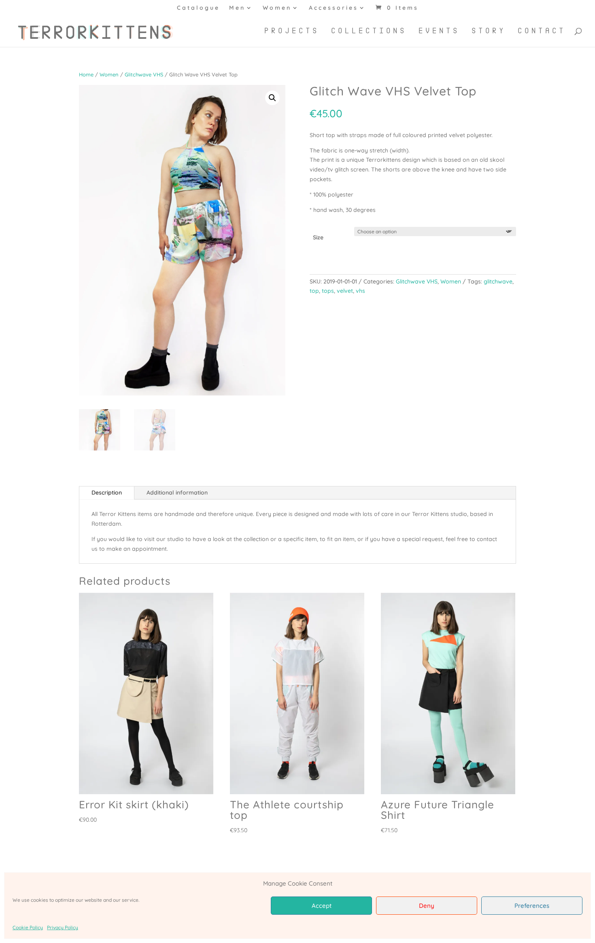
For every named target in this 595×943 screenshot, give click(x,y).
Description (106, 492)
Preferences (531, 905)
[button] (272, 98)
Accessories (333, 8)
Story (489, 31)
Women (277, 8)
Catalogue (198, 8)
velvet (345, 290)
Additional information (177, 492)
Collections (369, 31)
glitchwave (498, 281)
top (314, 290)
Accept (322, 905)
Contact (542, 31)
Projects (291, 31)
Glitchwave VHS (144, 74)
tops (328, 290)
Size (318, 237)
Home (86, 74)
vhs (360, 290)
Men (237, 8)
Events (439, 31)
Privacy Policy (62, 927)
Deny (426, 905)
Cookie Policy (28, 927)
